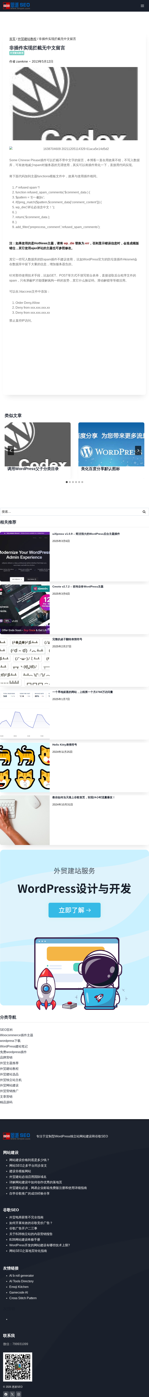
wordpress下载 (10, 1040)
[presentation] (38, 444)
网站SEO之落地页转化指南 (28, 1250)
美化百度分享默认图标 (100, 469)
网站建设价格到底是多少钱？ (29, 1160)
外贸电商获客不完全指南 (26, 1217)
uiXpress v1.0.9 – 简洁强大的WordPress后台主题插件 (86, 533)
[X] (12, 1394)
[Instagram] (19, 1394)
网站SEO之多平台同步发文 (28, 1165)
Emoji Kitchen (19, 1286)
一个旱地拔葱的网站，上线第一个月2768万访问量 (82, 691)
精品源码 (6, 1102)
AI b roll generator (21, 1275)
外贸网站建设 (9, 1085)
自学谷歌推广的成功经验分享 (29, 1193)
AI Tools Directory (21, 1281)
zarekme (22, 61)
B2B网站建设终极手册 (24, 1239)
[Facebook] (6, 1394)
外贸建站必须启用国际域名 (28, 1176)
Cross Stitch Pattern (23, 1298)
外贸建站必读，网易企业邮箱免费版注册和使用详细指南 (48, 1187)
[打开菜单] (142, 6)
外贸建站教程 (16, 53)
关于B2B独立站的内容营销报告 (31, 1234)
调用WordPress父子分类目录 (33, 469)
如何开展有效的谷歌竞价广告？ (31, 1223)
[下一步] (138, 450)
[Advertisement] (74, 361)
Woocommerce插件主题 (16, 1035)
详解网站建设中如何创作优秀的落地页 (35, 1182)
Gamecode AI (18, 1292)
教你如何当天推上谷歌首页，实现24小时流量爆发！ (83, 797)
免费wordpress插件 (13, 1052)
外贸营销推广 (9, 1091)
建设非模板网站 (20, 1171)
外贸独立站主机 (11, 1080)
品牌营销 (6, 1057)
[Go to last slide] (11, 450)
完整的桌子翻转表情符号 (67, 639)
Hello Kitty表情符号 (64, 744)
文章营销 (6, 1096)
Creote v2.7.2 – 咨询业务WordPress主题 (77, 586)
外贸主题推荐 (9, 1063)
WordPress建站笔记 (14, 1046)
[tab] (67, 482)
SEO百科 (6, 1029)
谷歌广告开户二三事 (23, 1228)
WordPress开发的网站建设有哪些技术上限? (39, 1245)
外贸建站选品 (9, 1074)
